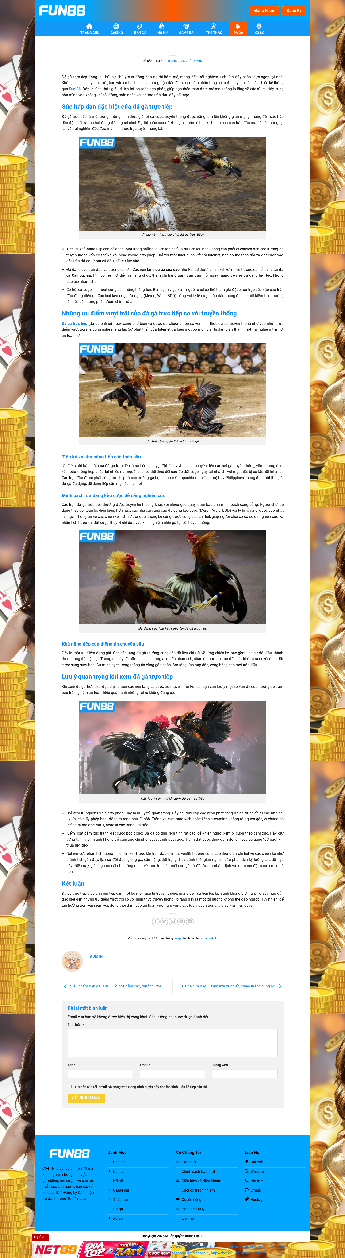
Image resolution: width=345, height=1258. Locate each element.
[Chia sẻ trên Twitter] (164, 921)
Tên (71, 1065)
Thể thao (214, 33)
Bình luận (76, 1025)
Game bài (187, 33)
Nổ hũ (162, 33)
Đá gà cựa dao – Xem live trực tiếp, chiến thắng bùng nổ (229, 986)
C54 (45, 1168)
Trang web (220, 1065)
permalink (210, 938)
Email (145, 1065)
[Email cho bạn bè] (172, 921)
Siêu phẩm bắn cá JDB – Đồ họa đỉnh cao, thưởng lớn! (115, 986)
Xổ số (259, 33)
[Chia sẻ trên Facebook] (156, 921)
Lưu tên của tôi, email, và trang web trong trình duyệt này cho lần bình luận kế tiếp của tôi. (141, 1087)
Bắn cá (140, 33)
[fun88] (62, 10)
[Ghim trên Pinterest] (181, 921)
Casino (117, 33)
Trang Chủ (90, 33)
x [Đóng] (40, 1237)
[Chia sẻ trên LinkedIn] (190, 921)
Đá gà (238, 33)
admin (197, 60)
